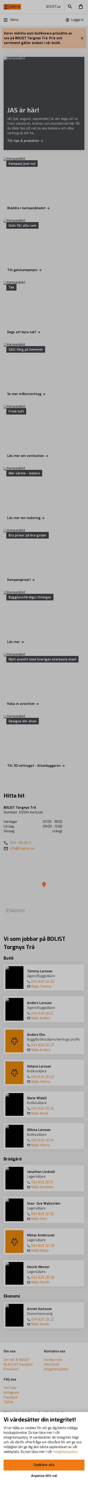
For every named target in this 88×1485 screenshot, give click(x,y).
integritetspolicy (65, 1452)
